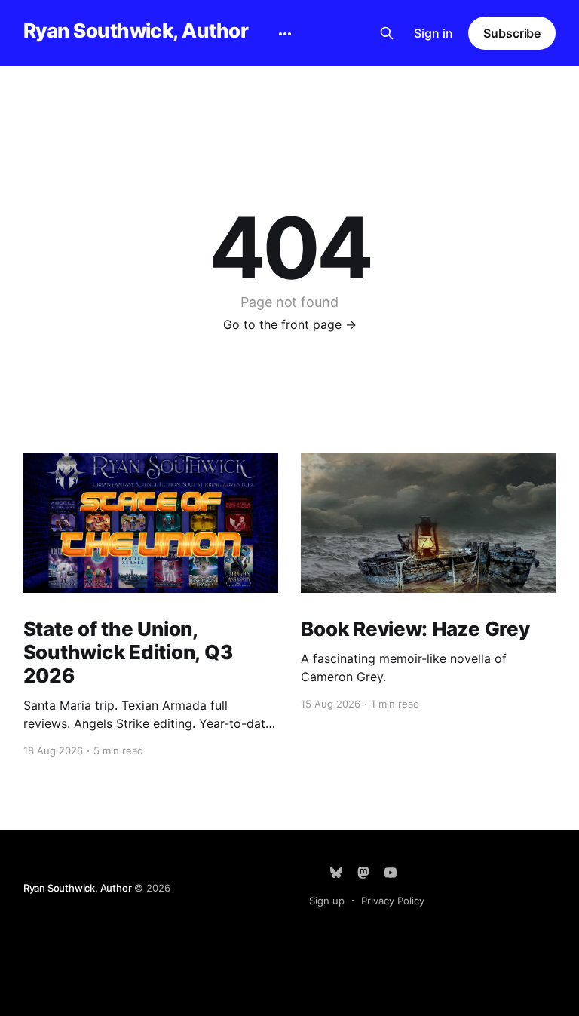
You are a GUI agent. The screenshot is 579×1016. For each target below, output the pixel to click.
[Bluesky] (336, 873)
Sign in (433, 33)
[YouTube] (390, 873)
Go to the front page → (290, 324)
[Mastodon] (363, 873)
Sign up (327, 901)
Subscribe (512, 33)
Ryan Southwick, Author (136, 31)
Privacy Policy (392, 901)
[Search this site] (387, 33)
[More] (285, 34)
